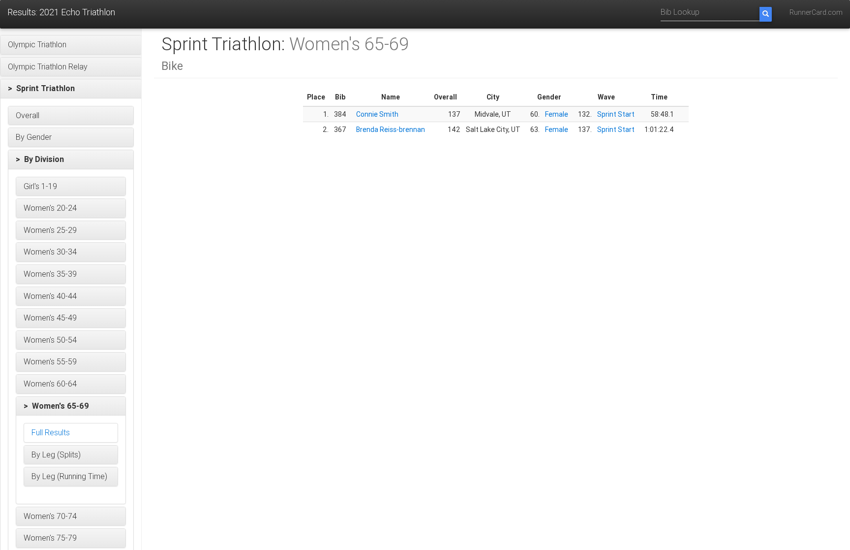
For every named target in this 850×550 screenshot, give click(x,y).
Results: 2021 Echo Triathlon (61, 12)
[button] (70, 44)
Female (556, 114)
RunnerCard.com (816, 12)
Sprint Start (616, 114)
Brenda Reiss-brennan (390, 129)
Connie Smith (377, 114)
